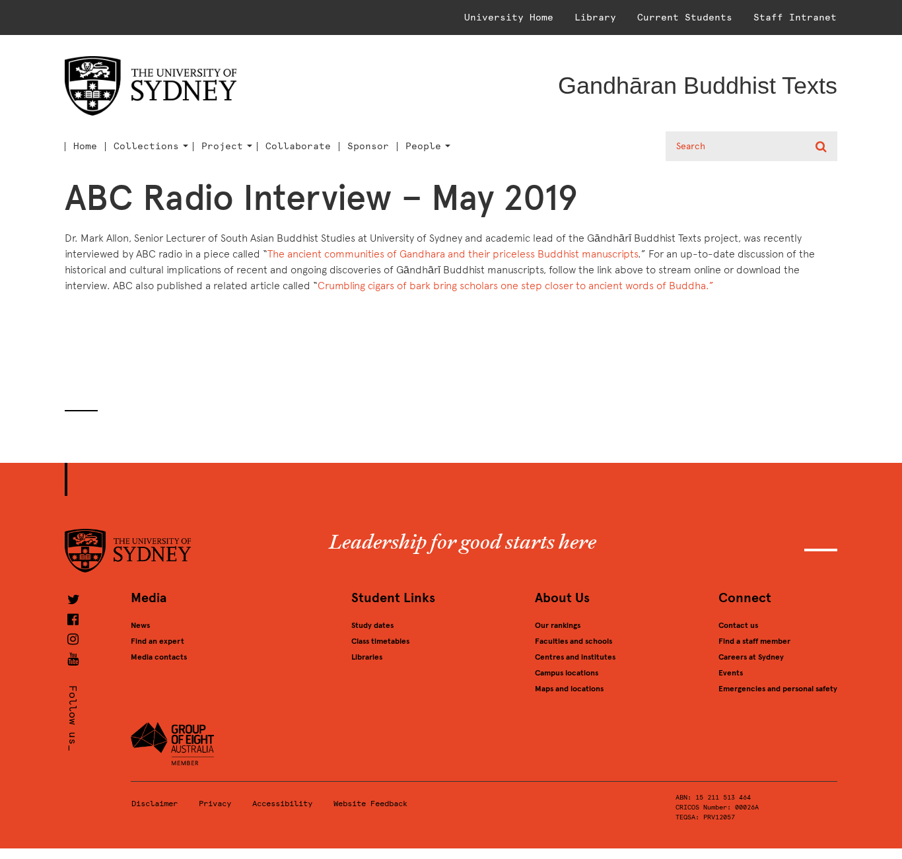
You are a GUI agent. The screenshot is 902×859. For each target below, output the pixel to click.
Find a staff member (754, 641)
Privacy (215, 803)
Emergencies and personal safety (777, 688)
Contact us (738, 625)
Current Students (684, 17)
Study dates (372, 625)
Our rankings (557, 625)
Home (85, 146)
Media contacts (159, 657)
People (423, 146)
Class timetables (380, 641)
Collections (146, 146)
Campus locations (566, 672)
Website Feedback (370, 803)
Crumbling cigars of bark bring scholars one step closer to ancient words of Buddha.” (516, 285)
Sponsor (368, 146)
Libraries (366, 657)
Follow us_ (73, 718)
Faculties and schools (573, 641)
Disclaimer (154, 803)
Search (822, 146)
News (140, 625)
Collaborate (298, 146)
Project (222, 146)
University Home (508, 17)
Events (730, 672)
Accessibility (282, 803)
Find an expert (157, 641)
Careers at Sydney (751, 657)
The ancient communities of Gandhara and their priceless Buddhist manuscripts (452, 254)
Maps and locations (569, 688)
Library (595, 17)
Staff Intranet (795, 17)
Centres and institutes (575, 657)
